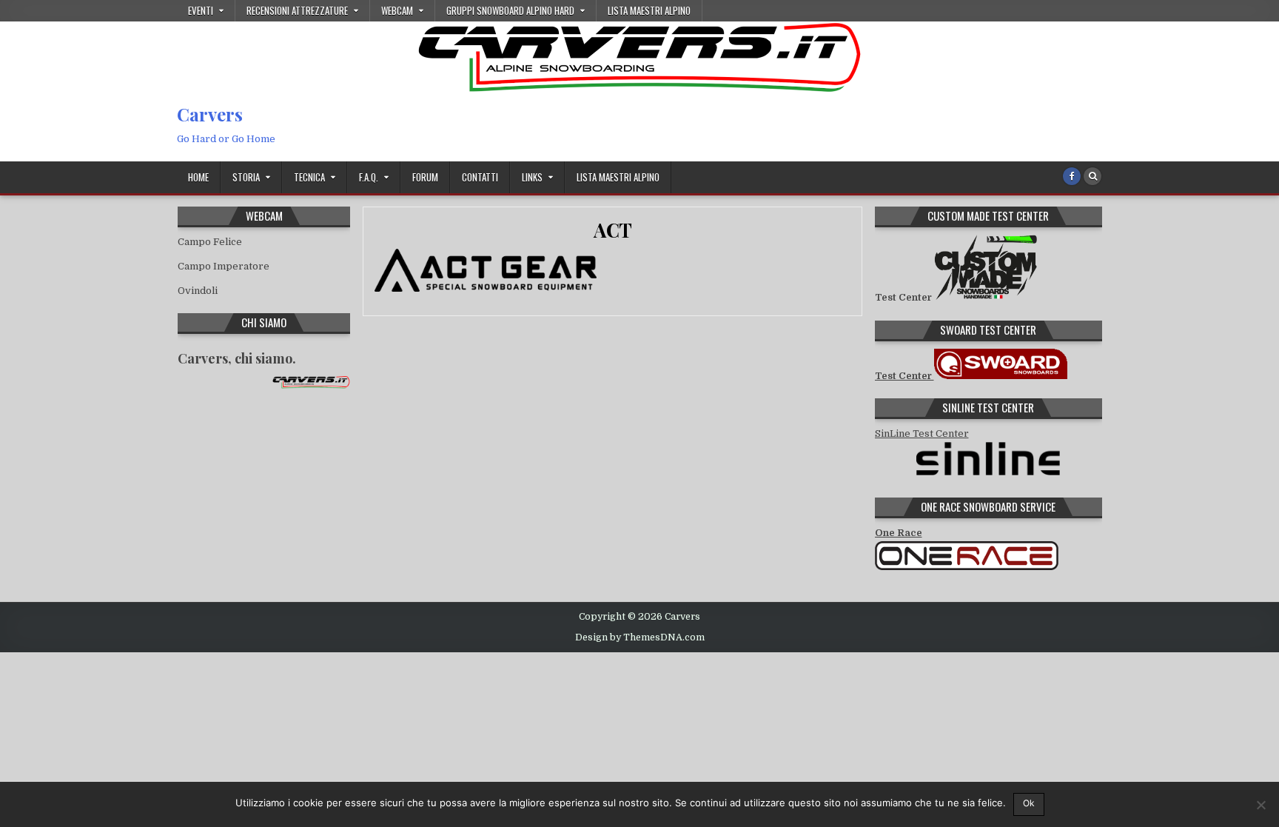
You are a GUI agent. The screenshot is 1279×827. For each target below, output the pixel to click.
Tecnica (309, 177)
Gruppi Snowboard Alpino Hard (510, 10)
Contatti (480, 177)
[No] (1260, 804)
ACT (613, 230)
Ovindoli (198, 290)
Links (532, 177)
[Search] (1092, 176)
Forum (425, 177)
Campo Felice (210, 241)
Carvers (210, 114)
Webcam (397, 10)
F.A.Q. (368, 177)
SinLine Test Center (922, 433)
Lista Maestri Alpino (649, 10)
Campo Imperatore (223, 266)
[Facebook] (1072, 176)
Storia (246, 177)
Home (198, 177)
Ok (1029, 802)
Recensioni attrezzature (297, 10)
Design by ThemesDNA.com (640, 637)
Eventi (200, 10)
